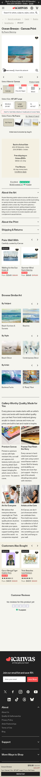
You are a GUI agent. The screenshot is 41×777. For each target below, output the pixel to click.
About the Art (9, 192)
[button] (8, 89)
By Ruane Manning (9, 32)
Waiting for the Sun (10, 267)
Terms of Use (7, 728)
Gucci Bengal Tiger (9, 570)
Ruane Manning (26, 270)
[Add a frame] (8, 70)
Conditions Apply (20, 172)
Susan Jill (5, 270)
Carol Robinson (26, 573)
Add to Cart (20, 774)
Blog (3, 732)
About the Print (10, 221)
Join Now (32, 679)
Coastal (27, 19)
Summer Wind (27, 267)
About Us (5, 712)
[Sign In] (31, 8)
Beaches (35, 19)
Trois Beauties (27, 570)
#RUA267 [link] (20, 23)
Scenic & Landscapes (14, 19)
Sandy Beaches (9, 23)
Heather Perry (6, 573)
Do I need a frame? (32, 116)
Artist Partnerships (9, 724)
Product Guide (34, 82)
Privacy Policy (7, 720)
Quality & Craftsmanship (11, 716)
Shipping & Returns (12, 229)
